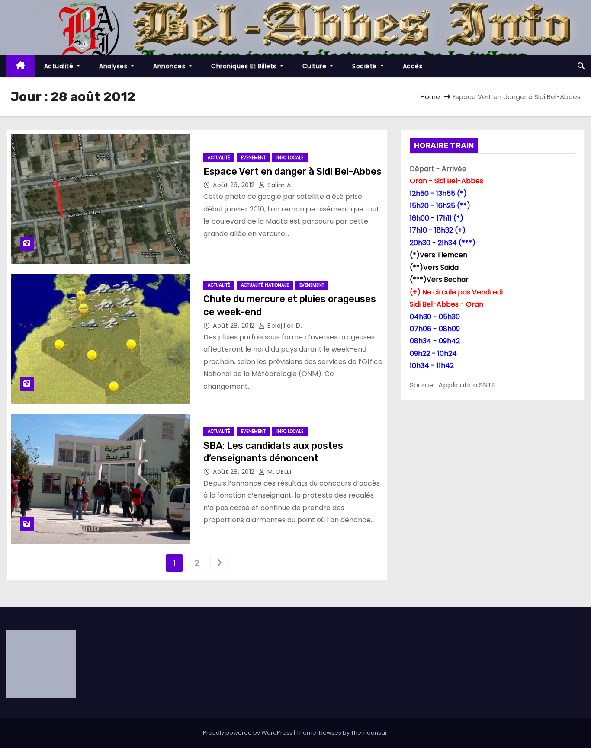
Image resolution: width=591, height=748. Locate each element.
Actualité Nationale (265, 285)
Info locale (289, 157)
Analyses (114, 66)
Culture (315, 66)
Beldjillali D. (284, 325)
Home (430, 96)
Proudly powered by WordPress (248, 733)
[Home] (20, 66)
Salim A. (279, 185)
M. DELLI (278, 471)
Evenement (253, 157)
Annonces (170, 66)
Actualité (59, 66)
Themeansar (369, 733)
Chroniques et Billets (244, 66)
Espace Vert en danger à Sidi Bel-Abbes (292, 171)
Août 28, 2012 (235, 185)
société (365, 66)
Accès (413, 66)
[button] (581, 66)
